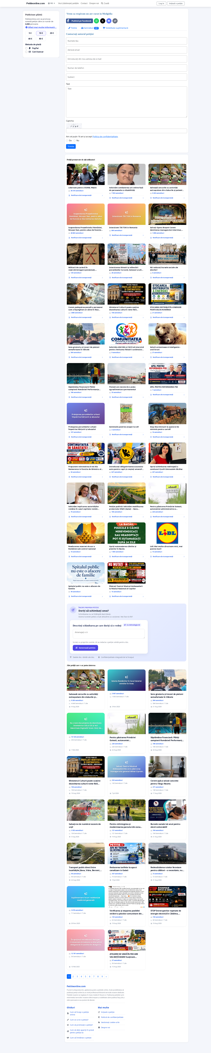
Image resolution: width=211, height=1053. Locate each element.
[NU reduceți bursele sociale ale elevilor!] (167, 261)
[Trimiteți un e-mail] (108, 20)
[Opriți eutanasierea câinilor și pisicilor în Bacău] (126, 540)
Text (68, 84)
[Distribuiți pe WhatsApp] (96, 20)
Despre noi (94, 3)
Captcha (70, 120)
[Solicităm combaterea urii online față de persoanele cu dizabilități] (126, 182)
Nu (77, 140)
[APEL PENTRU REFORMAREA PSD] (167, 380)
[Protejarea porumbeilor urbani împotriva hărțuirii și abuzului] (86, 421)
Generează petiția (87, 648)
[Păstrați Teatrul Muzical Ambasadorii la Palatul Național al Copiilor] (126, 580)
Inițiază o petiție (176, 3)
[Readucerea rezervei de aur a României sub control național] (86, 540)
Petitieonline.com (35, 3)
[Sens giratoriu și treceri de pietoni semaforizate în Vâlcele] (86, 341)
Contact (84, 3)
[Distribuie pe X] (102, 20)
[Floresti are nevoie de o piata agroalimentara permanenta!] (126, 381)
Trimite (71, 146)
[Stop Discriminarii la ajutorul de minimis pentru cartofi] (167, 421)
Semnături (91, 28)
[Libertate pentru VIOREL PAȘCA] (86, 181)
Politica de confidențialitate (105, 136)
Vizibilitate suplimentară (116, 28)
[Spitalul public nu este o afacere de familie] (86, 580)
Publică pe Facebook (81, 21)
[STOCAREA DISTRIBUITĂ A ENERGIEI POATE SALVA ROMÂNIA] (167, 301)
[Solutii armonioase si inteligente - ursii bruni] (167, 341)
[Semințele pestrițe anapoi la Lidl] (126, 420)
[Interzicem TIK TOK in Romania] (126, 221)
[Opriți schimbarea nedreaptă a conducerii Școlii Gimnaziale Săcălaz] (167, 461)
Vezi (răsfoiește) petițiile (68, 3)
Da (70, 140)
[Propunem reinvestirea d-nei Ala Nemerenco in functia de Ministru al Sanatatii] (86, 461)
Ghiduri (71, 1007)
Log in (161, 3)
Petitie (74, 28)
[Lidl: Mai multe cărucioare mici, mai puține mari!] (167, 540)
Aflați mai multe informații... (42, 27)
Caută (106, 3)
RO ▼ (52, 3)
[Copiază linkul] (115, 20)
